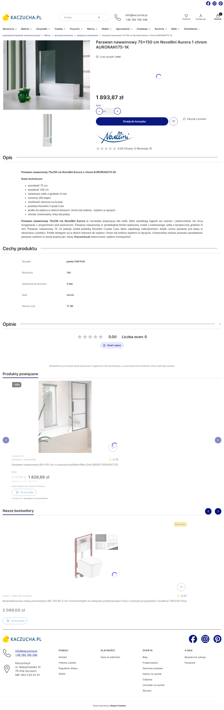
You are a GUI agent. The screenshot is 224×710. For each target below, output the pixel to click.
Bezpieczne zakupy (195, 657)
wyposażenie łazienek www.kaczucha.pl (21, 35)
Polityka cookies (67, 662)
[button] (106, 17)
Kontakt (63, 657)
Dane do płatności (110, 657)
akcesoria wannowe (63, 35)
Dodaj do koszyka (134, 121)
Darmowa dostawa (153, 668)
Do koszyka (27, 492)
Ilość (98, 105)
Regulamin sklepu (68, 668)
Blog (145, 657)
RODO (62, 673)
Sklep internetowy (109, 705)
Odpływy (147, 679)
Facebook (190, 662)
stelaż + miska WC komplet (17, 595)
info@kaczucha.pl (136, 15)
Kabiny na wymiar (152, 673)
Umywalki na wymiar (154, 685)
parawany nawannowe (87, 35)
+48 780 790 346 (136, 19)
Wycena (147, 690)
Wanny (47, 35)
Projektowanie (150, 662)
